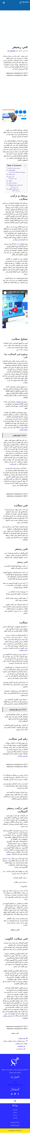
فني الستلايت (19, 402)
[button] (3, 2)
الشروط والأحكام (15, 1125)
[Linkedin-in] (12, 1094)
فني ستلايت (11, 174)
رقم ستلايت (13, 464)
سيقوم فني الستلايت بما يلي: (18, 172)
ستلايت (10, 180)
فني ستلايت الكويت (13, 189)
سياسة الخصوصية (15, 1122)
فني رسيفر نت (20, 1048)
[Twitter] (15, 1094)
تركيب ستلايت (20, 729)
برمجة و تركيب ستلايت (14, 168)
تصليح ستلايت (11, 170)
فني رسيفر (11, 176)
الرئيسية (15, 1110)
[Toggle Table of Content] (24, 165)
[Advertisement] (15, 27)
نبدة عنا (15, 1115)
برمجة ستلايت (21, 1041)
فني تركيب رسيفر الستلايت (15, 185)
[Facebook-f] (18, 1094)
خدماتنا (15, 1112)
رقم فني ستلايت (12, 183)
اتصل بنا (15, 1118)
